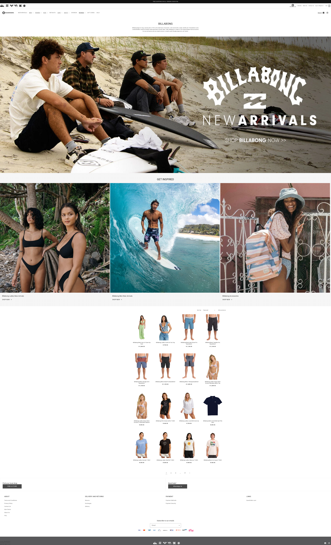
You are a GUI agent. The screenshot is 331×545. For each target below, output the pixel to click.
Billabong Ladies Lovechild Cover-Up (189, 421)
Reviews (300, 5)
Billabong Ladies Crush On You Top (165, 342)
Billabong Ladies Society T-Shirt (141, 460)
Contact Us (311, 5)
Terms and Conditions (10, 500)
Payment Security (171, 503)
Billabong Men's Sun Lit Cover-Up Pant (141, 343)
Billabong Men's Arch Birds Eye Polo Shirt (212, 421)
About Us (305, 5)
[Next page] (190, 473)
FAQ (5, 515)
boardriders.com (251, 500)
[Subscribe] (179, 525)
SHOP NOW (6, 299)
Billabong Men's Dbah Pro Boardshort (165, 381)
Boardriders (7, 541)
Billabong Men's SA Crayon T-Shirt (213, 460)
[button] (31, 12)
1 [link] (166, 473)
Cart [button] (327, 5)
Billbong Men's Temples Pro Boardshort (212, 343)
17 (185, 473)
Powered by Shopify (5, 542)
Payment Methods (171, 500)
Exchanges (88, 503)
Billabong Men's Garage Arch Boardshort (141, 382)
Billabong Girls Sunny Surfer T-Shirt (165, 421)
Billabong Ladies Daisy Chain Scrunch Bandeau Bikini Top (212, 382)
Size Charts (7, 509)
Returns (87, 500)
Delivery (87, 506)
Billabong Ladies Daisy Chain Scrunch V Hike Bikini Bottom (142, 421)
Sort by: (199, 310)
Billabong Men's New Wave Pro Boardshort (189, 343)
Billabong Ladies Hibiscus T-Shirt (189, 460)
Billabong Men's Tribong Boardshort (189, 381)
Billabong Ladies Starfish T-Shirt (165, 460)
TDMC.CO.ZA (7, 544)
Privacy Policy (8, 503)
